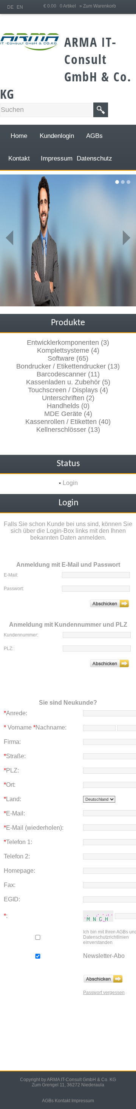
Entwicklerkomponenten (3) (68, 342)
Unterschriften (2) (68, 398)
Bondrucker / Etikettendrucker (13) (68, 366)
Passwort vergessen (104, 992)
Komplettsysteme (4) (68, 350)
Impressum (82, 1100)
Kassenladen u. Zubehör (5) (68, 382)
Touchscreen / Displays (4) (68, 390)
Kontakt (62, 1100)
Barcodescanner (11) (68, 374)
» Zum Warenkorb (97, 6)
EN (20, 7)
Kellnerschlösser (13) (68, 429)
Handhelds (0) (68, 406)
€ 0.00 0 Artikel (61, 6)
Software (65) (68, 358)
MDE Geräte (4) (68, 414)
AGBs (48, 1100)
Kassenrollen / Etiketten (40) (68, 421)
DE (10, 7)
